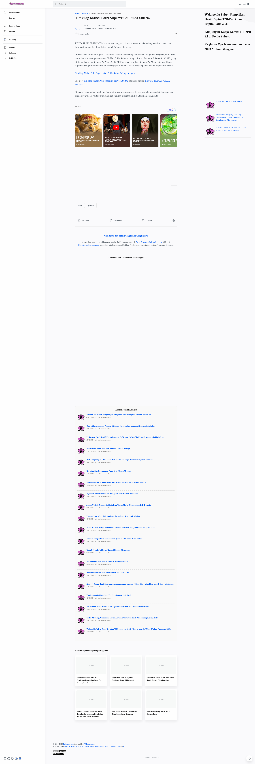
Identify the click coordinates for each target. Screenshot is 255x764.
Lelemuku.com (68, 744)
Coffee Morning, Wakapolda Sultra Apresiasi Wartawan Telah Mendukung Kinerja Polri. (122, 617)
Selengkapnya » (105, 73)
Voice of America (70, 746)
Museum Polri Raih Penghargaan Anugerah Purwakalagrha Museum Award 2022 (119, 414)
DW (118, 746)
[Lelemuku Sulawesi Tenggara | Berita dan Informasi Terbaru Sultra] (16, 5)
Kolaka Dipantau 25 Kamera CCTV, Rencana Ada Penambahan (231, 129)
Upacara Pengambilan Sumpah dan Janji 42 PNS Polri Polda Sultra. (114, 538)
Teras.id (107, 746)
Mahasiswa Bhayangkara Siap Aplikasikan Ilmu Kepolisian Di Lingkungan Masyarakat (229, 117)
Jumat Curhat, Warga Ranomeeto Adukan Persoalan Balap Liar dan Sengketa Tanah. (121, 527)
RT (124, 746)
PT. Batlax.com (89, 744)
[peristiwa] (91, 205)
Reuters (113, 746)
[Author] (90, 28)
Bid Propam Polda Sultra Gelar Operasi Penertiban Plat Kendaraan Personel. (118, 606)
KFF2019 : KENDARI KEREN (229, 101)
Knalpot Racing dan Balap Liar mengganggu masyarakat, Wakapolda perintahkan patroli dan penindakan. (130, 583)
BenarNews (99, 746)
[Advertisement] (126, 166)
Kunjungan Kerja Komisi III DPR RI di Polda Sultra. (108, 561)
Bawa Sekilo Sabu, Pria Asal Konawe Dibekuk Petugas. (108, 448)
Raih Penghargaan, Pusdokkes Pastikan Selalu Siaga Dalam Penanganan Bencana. (119, 459)
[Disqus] (126, 300)
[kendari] (80, 205)
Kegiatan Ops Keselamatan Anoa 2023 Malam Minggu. (108, 471)
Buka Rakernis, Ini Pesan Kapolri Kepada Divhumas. (108, 550)
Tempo (92, 746)
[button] (56, 4)
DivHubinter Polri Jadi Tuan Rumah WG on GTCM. (107, 572)
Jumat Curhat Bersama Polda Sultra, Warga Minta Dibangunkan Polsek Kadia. (118, 504)
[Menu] (4, 4)
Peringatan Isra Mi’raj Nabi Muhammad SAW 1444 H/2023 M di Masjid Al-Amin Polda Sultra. (125, 437)
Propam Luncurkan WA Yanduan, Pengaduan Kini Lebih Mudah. (113, 516)
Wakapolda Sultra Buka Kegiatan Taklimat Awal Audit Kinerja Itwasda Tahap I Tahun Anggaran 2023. (128, 629)
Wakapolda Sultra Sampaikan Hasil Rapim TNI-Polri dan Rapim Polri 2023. (117, 482)
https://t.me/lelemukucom (88, 244)
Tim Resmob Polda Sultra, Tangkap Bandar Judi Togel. (108, 595)
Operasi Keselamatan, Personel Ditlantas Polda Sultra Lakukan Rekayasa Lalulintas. (120, 425)
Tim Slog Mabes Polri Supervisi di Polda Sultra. (106, 80)
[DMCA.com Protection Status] (152, 751)
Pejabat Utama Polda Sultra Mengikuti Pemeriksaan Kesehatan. (112, 493)
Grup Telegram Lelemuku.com (149, 242)
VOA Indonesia (83, 746)
